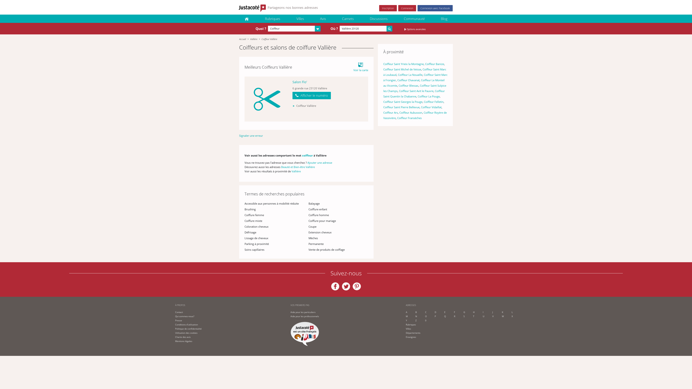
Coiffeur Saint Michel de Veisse (402, 69)
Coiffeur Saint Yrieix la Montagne (403, 64)
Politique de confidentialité (188, 328)
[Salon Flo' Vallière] (267, 99)
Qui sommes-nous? (184, 316)
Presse (178, 320)
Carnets (348, 18)
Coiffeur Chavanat (408, 80)
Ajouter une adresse (319, 162)
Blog (444, 18)
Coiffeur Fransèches (409, 118)
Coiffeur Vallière (269, 39)
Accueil (242, 39)
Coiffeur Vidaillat (431, 107)
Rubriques (272, 18)
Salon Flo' (299, 82)
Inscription (388, 8)
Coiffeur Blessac (408, 85)
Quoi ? (261, 28)
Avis (323, 18)
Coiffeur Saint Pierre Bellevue (401, 107)
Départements (413, 333)
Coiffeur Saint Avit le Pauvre (416, 91)
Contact (179, 312)
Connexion (407, 8)
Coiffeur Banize (434, 64)
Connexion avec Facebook (435, 8)
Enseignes (411, 337)
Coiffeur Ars (390, 112)
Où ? (334, 28)
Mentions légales (183, 341)
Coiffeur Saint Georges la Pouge (402, 102)
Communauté (414, 18)
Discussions (379, 18)
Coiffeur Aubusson (410, 112)
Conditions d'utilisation (186, 324)
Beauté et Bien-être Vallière (298, 167)
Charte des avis (183, 337)
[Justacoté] (247, 19)
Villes (300, 18)
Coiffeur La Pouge (429, 96)
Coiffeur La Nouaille (410, 75)
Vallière (253, 39)
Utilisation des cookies (186, 333)
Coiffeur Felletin (433, 102)
